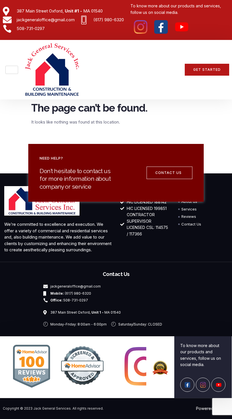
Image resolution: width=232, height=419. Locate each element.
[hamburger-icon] (11, 70)
